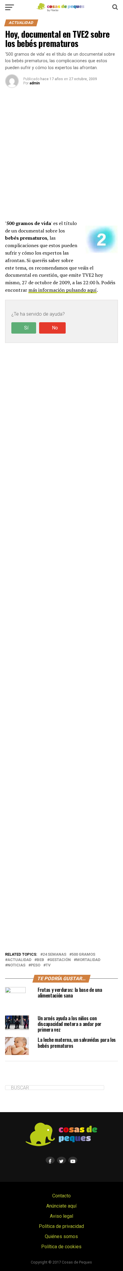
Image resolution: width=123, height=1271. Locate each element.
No (55, 328)
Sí (26, 328)
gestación (60, 960)
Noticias (16, 965)
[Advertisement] (61, 159)
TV (48, 965)
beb (40, 960)
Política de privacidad (61, 1226)
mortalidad (88, 960)
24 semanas (54, 955)
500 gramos (83, 955)
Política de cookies (61, 1246)
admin (35, 83)
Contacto (61, 1196)
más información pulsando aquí (62, 290)
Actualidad (19, 960)
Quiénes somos (61, 1236)
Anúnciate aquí (61, 1206)
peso (35, 965)
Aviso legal (61, 1216)
